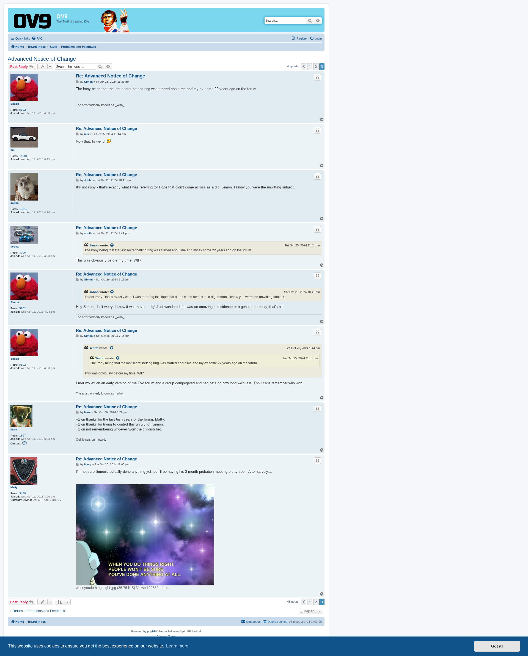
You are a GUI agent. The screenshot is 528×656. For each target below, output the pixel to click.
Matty (14, 487)
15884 (23, 155)
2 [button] (316, 66)
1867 (22, 435)
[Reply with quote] (317, 77)
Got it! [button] (497, 646)
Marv (13, 429)
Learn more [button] (177, 646)
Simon (14, 103)
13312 (23, 208)
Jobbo (14, 202)
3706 (22, 252)
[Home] (32, 21)
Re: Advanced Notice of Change (110, 76)
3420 (22, 493)
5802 (22, 109)
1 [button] (310, 66)
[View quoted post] (112, 245)
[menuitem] (37, 38)
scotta (14, 246)
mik (12, 149)
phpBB (151, 631)
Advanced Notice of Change (42, 59)
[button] (303, 66)
